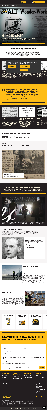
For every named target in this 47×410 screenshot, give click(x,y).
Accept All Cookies (24, 69)
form (9, 368)
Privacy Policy (18, 367)
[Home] (2, 5)
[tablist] (23, 137)
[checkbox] (2, 357)
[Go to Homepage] (23, 2)
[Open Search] (32, 2)
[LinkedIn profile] (44, 396)
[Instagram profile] (39, 396)
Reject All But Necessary (25, 66)
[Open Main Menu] (3, 2)
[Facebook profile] (37, 396)
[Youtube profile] (42, 396)
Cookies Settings (12, 66)
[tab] (5, 137)
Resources (7, 5)
